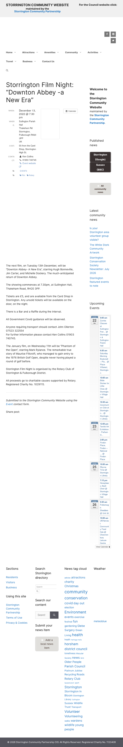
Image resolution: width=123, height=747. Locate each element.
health (77, 635)
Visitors (10, 582)
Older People (72, 661)
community (76, 591)
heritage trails (76, 640)
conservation (76, 598)
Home (9, 52)
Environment (75, 612)
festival (68, 621)
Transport (76, 707)
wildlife (69, 725)
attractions (78, 577)
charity (69, 582)
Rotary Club (72, 678)
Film (23, 175)
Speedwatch (69, 683)
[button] (7, 70)
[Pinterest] (113, 34)
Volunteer (72, 711)
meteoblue (100, 621)
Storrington (73, 687)
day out (79, 603)
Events (23, 171)
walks (67, 721)
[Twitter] (113, 40)
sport (77, 683)
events (69, 617)
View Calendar (102, 546)
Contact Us (48, 61)
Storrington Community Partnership (37, 11)
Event (9, 404)
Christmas (71, 586)
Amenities (49, 52)
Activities (93, 52)
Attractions (28, 52)
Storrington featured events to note (99, 282)
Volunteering (73, 716)
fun (75, 621)
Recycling (70, 674)
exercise (79, 617)
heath (67, 639)
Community (71, 52)
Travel (9, 61)
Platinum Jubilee (73, 670)
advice (67, 577)
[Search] (54, 615)
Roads (80, 674)
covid (68, 603)
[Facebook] (107, 34)
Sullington (76, 700)
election (69, 607)
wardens (76, 720)
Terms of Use (14, 617)
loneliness (69, 653)
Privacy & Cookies (16, 622)
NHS (82, 658)
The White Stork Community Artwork (99, 248)
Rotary (31, 175)
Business (27, 61)
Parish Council (74, 666)
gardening (70, 625)
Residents (12, 577)
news (76, 657)
